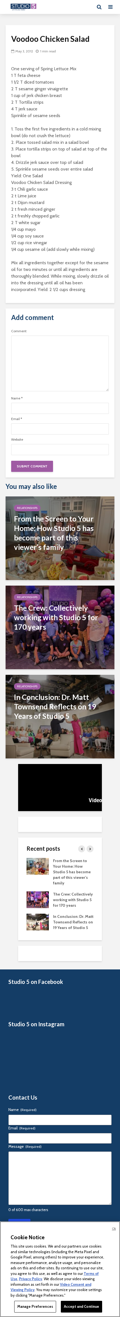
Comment (19, 331)
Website (17, 439)
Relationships (27, 508)
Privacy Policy (30, 1279)
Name (17, 398)
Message (25, 1146)
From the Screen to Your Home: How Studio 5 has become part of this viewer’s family (72, 872)
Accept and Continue (81, 1306)
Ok (114, 1229)
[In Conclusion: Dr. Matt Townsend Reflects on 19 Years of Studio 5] (60, 716)
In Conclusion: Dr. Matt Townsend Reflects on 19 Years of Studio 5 (73, 922)
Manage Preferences (35, 1306)
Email (16, 419)
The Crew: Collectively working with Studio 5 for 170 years (73, 900)
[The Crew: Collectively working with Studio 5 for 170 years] (60, 627)
